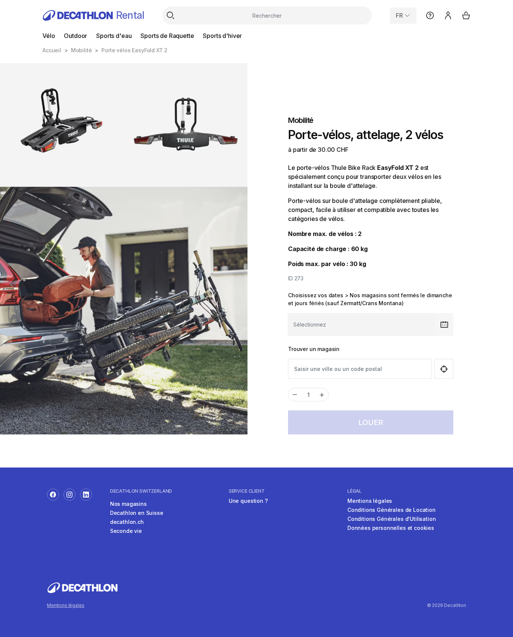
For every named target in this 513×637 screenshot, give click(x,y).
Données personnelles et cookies (390, 528)
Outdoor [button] (75, 35)
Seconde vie (126, 531)
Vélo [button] (48, 35)
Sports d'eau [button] (113, 35)
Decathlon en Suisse (136, 513)
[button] (403, 16)
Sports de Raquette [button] (167, 35)
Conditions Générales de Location (391, 510)
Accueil (51, 50)
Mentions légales (369, 501)
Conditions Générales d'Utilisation (391, 519)
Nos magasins (128, 504)
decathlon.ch (127, 522)
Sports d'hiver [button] (222, 35)
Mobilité (81, 50)
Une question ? (248, 501)
